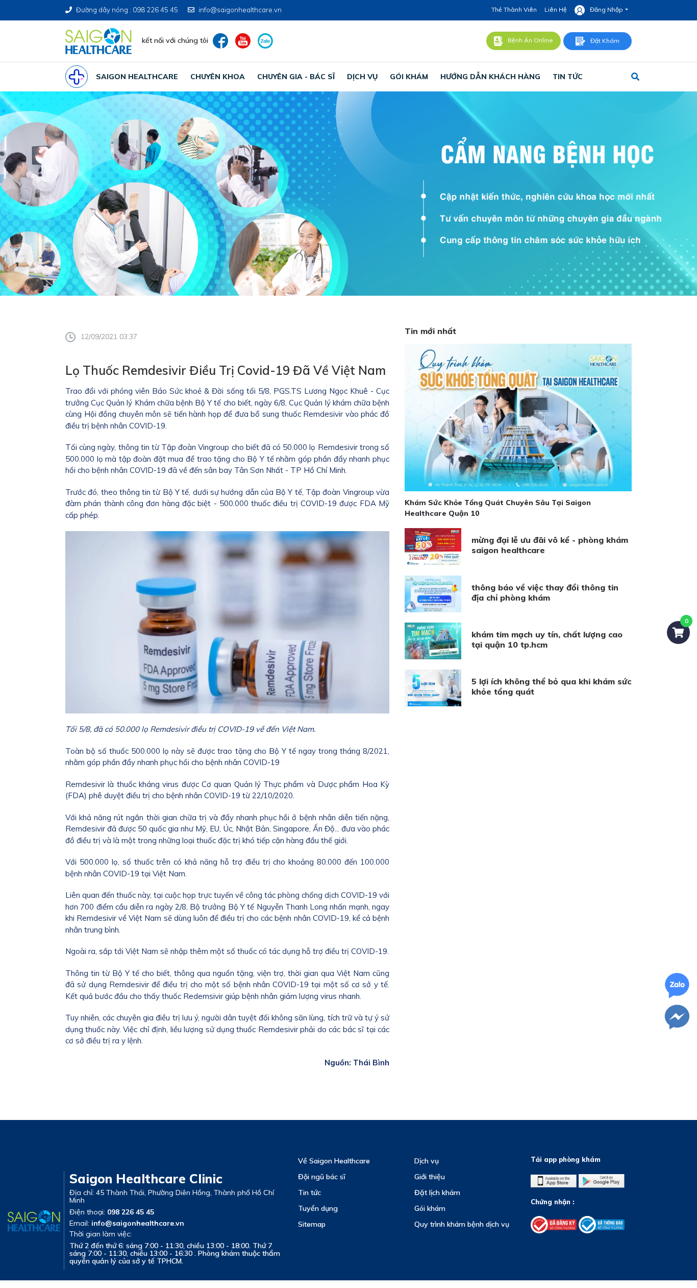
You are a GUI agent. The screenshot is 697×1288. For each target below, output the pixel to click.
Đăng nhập (606, 9)
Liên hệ (555, 9)
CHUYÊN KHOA (217, 76)
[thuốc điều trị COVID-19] (338, 503)
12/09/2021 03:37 (109, 336)
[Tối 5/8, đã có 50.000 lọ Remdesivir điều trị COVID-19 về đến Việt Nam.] (227, 621)
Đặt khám (604, 40)
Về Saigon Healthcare (334, 1160)
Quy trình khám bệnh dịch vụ (461, 1224)
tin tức (568, 76)
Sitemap (312, 1224)
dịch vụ (362, 76)
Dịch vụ (426, 1160)
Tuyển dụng (318, 1208)
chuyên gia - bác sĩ (296, 76)
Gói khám (429, 1208)
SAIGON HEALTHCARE (137, 76)
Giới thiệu (429, 1176)
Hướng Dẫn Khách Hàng (490, 76)
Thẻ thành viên (514, 9)
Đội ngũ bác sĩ (321, 1176)
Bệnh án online (530, 40)
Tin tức (309, 1192)
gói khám (409, 76)
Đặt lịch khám (437, 1192)
